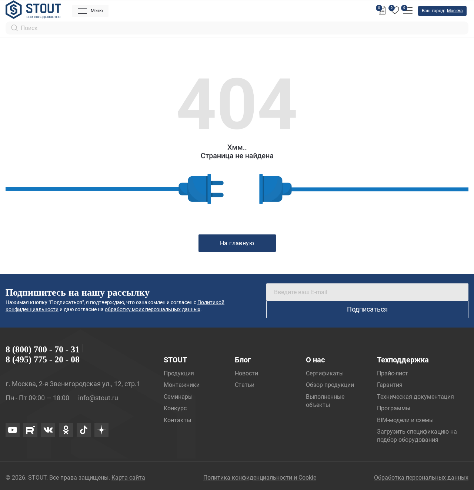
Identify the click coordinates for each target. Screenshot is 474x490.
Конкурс (175, 408)
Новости (246, 373)
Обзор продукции (330, 384)
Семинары (178, 396)
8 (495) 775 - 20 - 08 (43, 359)
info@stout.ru (98, 398)
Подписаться (367, 309)
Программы (393, 408)
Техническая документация (415, 396)
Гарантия (390, 384)
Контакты (177, 420)
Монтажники (182, 384)
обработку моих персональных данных (152, 309)
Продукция (179, 373)
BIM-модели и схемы (405, 420)
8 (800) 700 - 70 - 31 (43, 349)
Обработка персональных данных (421, 477)
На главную (237, 243)
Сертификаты (325, 373)
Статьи (244, 384)
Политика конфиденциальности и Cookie (259, 477)
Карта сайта (128, 477)
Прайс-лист (392, 373)
